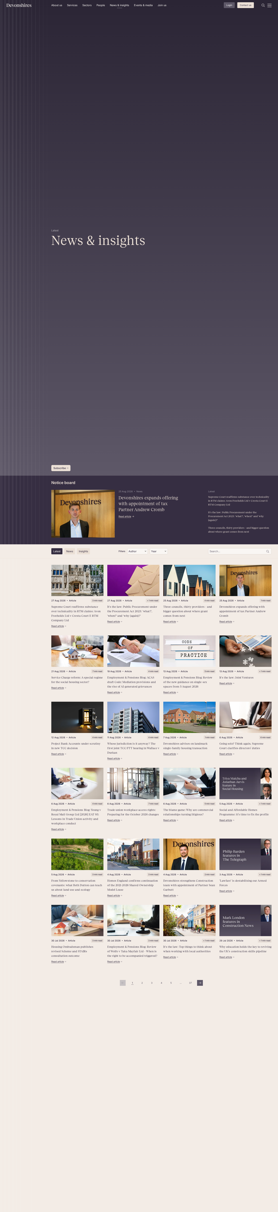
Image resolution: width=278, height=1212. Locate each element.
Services (72, 5)
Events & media (143, 5)
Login (229, 5)
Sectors (87, 5)
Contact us (245, 5)
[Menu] (269, 5)
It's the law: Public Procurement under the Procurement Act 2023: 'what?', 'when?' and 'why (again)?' (236, 516)
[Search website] (263, 5)
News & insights (119, 5)
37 (191, 983)
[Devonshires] (26, 5)
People (101, 5)
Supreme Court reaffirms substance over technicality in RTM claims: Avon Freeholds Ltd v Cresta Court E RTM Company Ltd (238, 500)
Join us (162, 5)
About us (56, 5)
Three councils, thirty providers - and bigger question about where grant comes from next (238, 529)
